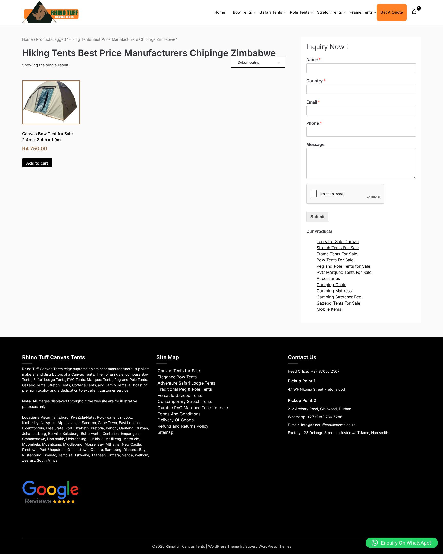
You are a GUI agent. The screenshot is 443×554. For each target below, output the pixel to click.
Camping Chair (331, 284)
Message (315, 144)
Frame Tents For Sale (337, 253)
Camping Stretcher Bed (339, 296)
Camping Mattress (334, 290)
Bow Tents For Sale (335, 260)
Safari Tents (271, 12)
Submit (317, 217)
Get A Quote (391, 12)
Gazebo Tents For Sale (338, 303)
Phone (314, 123)
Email (313, 102)
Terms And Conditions (179, 413)
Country (316, 80)
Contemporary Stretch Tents (185, 401)
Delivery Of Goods (176, 419)
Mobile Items (329, 309)
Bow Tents (242, 12)
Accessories (328, 278)
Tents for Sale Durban (338, 241)
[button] (402, 543)
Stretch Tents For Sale (338, 247)
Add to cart (37, 163)
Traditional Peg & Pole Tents (185, 389)
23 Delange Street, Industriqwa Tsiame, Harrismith (345, 432)
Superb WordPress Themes (268, 546)
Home (219, 12)
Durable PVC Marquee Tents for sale (193, 407)
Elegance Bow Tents (177, 376)
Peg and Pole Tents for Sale (343, 266)
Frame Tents (361, 12)
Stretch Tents (329, 12)
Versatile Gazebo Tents (180, 395)
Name (313, 59)
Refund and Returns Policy (183, 426)
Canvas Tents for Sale (179, 370)
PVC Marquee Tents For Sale (344, 272)
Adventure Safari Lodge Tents (186, 383)
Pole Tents (299, 12)
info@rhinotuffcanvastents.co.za (328, 424)
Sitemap (165, 432)
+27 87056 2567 (325, 371)
